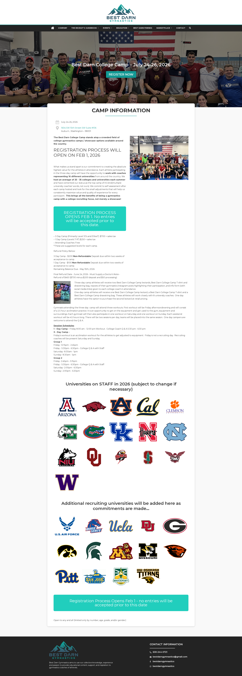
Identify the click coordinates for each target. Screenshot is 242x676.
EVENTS (106, 28)
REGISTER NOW (121, 74)
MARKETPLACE (163, 28)
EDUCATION (121, 28)
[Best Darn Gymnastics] (52, 28)
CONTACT (180, 28)
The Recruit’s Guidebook (84, 28)
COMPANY (62, 28)
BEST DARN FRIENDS (142, 28)
